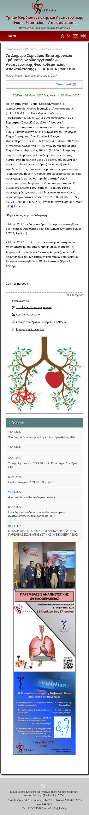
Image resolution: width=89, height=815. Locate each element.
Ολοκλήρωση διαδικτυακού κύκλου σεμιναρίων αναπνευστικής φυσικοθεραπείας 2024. (36, 514)
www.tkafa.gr (63, 201)
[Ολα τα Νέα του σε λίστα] (43, 785)
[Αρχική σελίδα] (36, 785)
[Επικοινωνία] (51, 785)
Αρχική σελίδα (13, 49)
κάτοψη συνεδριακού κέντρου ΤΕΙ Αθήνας (41, 322)
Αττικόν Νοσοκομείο (28, 314)
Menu (12, 35)
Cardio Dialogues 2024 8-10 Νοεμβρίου (31, 482)
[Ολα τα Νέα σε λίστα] (68, 36)
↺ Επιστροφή (75, 295)
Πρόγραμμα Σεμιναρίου (30, 329)
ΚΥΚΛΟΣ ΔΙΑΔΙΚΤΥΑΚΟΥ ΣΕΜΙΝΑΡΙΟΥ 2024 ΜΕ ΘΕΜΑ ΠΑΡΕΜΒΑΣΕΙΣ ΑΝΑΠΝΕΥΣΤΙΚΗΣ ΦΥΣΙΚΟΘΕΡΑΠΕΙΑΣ (43, 532)
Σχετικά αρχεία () (66, 84)
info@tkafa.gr (14, 206)
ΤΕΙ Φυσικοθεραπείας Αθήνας (34, 307)
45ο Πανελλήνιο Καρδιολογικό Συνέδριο (32, 497)
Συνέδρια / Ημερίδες (52, 49)
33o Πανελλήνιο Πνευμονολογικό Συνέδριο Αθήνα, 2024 (42, 437)
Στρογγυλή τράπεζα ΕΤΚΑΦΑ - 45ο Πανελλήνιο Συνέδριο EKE (42, 465)
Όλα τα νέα (31, 49)
